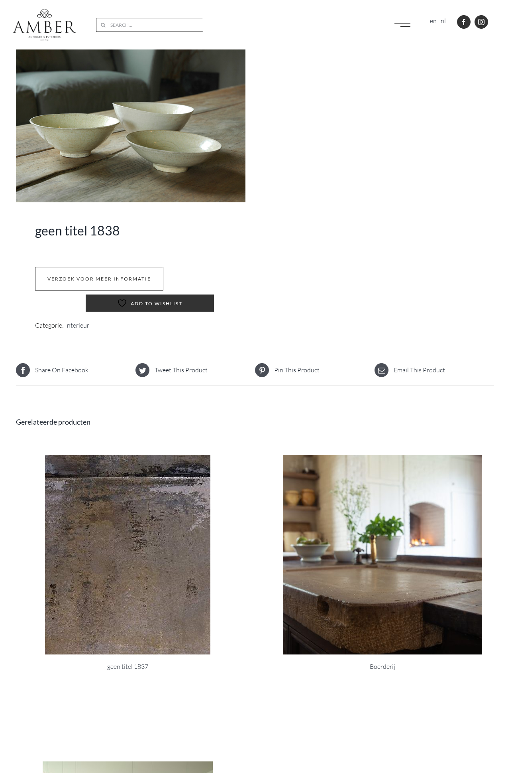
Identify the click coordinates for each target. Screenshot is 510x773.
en (433, 21)
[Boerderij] (382, 554)
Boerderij (382, 666)
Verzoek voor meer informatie (99, 279)
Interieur (77, 325)
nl (443, 21)
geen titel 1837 (127, 666)
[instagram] (481, 22)
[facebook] (464, 22)
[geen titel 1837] (127, 554)
